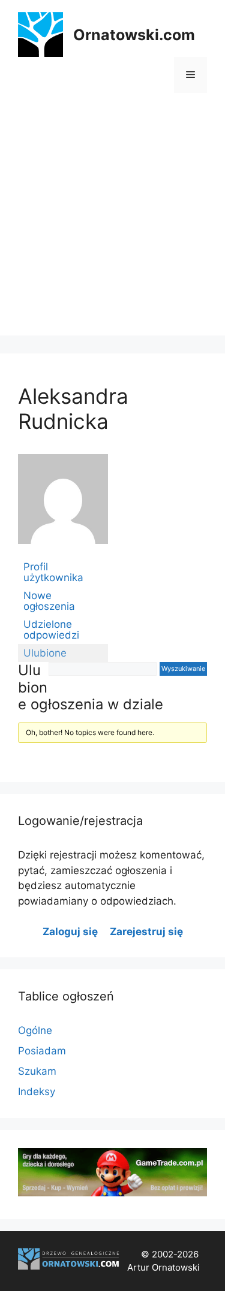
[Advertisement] (112, 223)
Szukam (37, 1071)
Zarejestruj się (146, 932)
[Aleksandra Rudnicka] (63, 552)
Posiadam (42, 1051)
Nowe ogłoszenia (49, 600)
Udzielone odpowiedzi (51, 629)
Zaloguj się (70, 932)
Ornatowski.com (134, 35)
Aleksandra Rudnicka (73, 408)
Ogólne (35, 1030)
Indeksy (36, 1091)
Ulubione (45, 653)
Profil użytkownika (53, 572)
